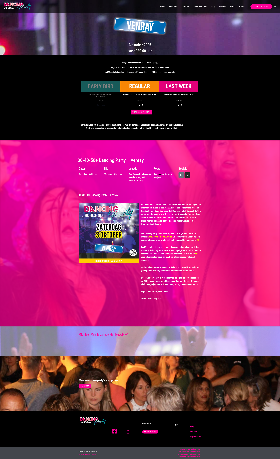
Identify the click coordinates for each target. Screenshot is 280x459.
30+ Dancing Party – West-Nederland (189, 451)
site (197, 253)
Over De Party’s (200, 6)
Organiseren (195, 436)
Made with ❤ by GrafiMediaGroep (88, 454)
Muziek (186, 6)
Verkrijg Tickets (141, 112)
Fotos (232, 6)
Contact (242, 6)
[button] (261, 6)
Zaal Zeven (153, 236)
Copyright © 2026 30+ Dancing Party (88, 451)
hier (159, 174)
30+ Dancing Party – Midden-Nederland (189, 454)
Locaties (173, 6)
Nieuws (222, 6)
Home (162, 6)
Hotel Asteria (166, 236)
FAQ (213, 6)
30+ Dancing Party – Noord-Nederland (189, 456)
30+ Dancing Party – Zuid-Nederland (190, 449)
